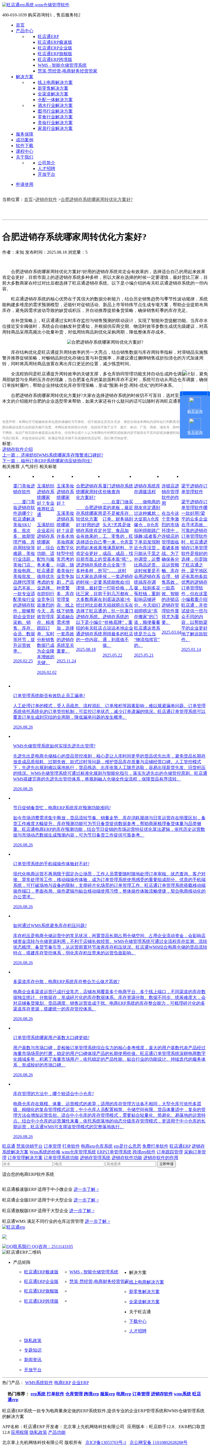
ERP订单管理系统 (114, 1152)
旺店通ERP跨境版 (55, 59)
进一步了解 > (86, 1189)
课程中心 (24, 151)
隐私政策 (33, 1340)
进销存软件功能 (127, 1157)
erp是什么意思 (127, 1146)
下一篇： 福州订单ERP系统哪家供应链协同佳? (47, 460)
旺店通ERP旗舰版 (55, 53)
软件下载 (24, 145)
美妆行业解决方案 (55, 122)
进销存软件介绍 (17, 449)
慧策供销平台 (29, 1146)
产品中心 (24, 30)
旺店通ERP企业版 (55, 48)
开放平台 (46, 174)
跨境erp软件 (144, 1152)
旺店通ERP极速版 (55, 42)
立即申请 (166, 1164)
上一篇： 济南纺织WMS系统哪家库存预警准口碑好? (52, 455)
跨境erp (91, 1393)
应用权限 (19, 1432)
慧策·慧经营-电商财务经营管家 (67, 71)
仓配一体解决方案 (55, 99)
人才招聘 (46, 168)
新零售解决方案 (53, 88)
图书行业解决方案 (55, 111)
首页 (20, 25)
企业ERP (80, 1382)
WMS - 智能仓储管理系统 (62, 65)
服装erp (107, 1393)
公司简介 (46, 162)
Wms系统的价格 (45, 1152)
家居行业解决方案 (55, 128)
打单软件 (71, 1146)
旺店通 (8, 1146)
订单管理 (52, 1146)
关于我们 (24, 157)
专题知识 (33, 1350)
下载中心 (138, 1321)
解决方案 (24, 76)
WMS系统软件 (39, 1382)
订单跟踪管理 (170, 1152)
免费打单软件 (155, 1146)
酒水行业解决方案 (55, 105)
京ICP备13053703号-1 (105, 1442)
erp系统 (38, 1393)
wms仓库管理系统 (79, 1152)
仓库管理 (74, 1393)
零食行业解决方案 (55, 117)
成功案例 (24, 140)
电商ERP (62, 1382)
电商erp (123, 1393)
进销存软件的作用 (160, 1157)
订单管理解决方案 (25, 1157)
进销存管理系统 (95, 1157)
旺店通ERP (48, 36)
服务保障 (24, 134)
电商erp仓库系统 (97, 1146)
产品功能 (57, 1432)
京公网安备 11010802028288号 (159, 1442)
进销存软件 (46, 199)
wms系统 (182, 1393)
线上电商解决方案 (55, 82)
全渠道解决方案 (53, 94)
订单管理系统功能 (61, 1157)
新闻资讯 (33, 1359)
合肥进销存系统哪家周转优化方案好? (97, 199)
